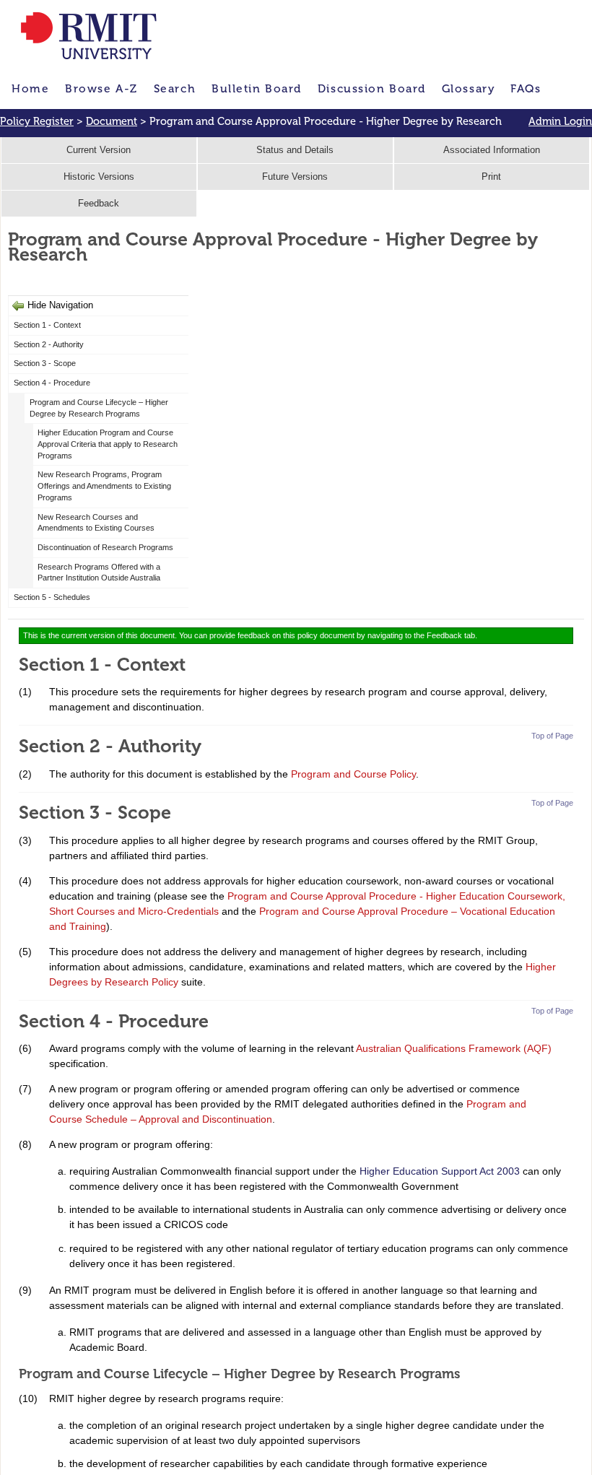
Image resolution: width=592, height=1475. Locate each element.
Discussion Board (372, 88)
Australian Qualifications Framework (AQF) (454, 1048)
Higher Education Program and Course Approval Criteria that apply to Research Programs (108, 443)
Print (491, 177)
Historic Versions (99, 177)
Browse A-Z (101, 88)
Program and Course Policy (353, 774)
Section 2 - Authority (49, 344)
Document (111, 121)
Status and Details (295, 150)
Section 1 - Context (47, 325)
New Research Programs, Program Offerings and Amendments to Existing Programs (104, 485)
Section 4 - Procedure (52, 382)
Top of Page (552, 735)
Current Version (98, 150)
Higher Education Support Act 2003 (440, 1171)
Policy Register (37, 121)
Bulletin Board (257, 88)
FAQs (525, 88)
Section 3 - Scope (45, 363)
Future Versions (295, 177)
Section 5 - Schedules (53, 597)
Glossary (468, 88)
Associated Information (491, 150)
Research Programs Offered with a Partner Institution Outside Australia (100, 572)
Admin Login (560, 121)
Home (30, 88)
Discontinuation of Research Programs (105, 547)
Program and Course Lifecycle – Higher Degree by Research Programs (99, 408)
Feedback (98, 204)
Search (175, 88)
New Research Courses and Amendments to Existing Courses (97, 523)
